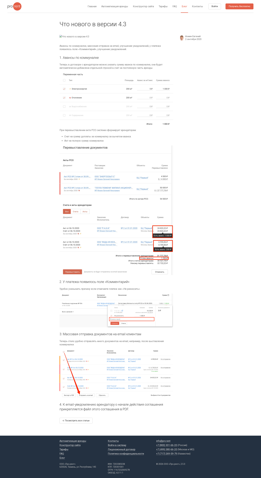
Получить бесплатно (239, 6)
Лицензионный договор (121, 449)
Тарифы (163, 6)
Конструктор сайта (143, 6)
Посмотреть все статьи (77, 420)
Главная (92, 6)
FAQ (174, 6)
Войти (215, 6)
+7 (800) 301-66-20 (166, 445)
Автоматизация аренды (114, 6)
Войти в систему (117, 445)
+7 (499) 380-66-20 (166, 449)
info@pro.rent (163, 441)
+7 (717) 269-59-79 (166, 453)
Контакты (197, 6)
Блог (184, 6)
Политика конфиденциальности (126, 453)
